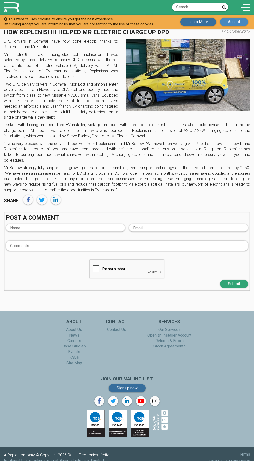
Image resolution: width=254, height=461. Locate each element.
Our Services (169, 329)
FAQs (74, 357)
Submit (234, 283)
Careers (74, 340)
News (74, 335)
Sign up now (127, 388)
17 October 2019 (235, 31)
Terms (244, 454)
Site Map (74, 363)
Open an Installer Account (169, 335)
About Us (74, 329)
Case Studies (74, 346)
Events (74, 351)
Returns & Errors (169, 340)
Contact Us (116, 329)
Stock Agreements (169, 346)
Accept (234, 21)
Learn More (198, 21)
